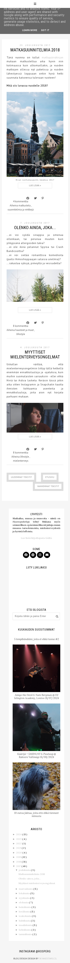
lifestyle (20, 334)
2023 (19, 839)
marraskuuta (26, 888)
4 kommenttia (20, 201)
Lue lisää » (35, 185)
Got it (45, 30)
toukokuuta (25, 916)
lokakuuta (24, 893)
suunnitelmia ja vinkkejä (21, 209)
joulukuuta (25, 870)
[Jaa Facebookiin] (27, 198)
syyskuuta (24, 897)
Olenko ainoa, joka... (35, 227)
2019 (19, 857)
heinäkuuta (25, 907)
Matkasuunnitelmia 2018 (35, 50)
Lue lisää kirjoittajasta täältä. (36, 537)
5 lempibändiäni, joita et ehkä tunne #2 (36, 639)
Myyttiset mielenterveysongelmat (35, 354)
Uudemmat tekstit (21, 477)
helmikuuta (25, 929)
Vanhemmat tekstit (48, 486)
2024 (19, 834)
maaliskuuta (26, 925)
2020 (19, 852)
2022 (19, 843)
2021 (19, 847)
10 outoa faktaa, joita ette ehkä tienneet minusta (36, 814)
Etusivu (49, 477)
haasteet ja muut (24, 330)
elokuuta (24, 902)
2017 (19, 866)
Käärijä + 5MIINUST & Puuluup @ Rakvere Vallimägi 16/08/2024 (36, 755)
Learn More (29, 30)
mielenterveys (20, 460)
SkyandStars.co (47, 958)
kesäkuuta (25, 911)
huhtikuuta (25, 920)
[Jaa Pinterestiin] (43, 198)
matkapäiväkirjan (52, 57)
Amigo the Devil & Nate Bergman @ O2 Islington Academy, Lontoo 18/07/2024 (36, 696)
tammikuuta (25, 934)
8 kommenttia (20, 326)
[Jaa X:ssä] (35, 198)
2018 (19, 861)
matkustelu (24, 205)
